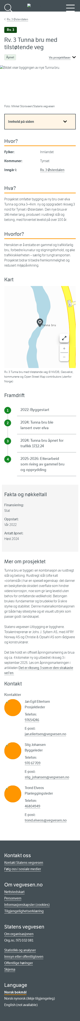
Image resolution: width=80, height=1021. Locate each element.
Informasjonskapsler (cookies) (27, 905)
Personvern (12, 898)
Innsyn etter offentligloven (23, 957)
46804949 (32, 806)
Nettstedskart (14, 892)
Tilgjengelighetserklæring (24, 911)
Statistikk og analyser (20, 950)
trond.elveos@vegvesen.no (46, 820)
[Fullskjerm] (64, 338)
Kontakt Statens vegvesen (23, 863)
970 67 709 (33, 763)
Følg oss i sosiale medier (22, 869)
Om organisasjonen (18, 934)
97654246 (32, 720)
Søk (8, 15)
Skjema (9, 969)
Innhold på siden (21, 122)
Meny (70, 15)
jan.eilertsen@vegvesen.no (45, 734)
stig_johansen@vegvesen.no (47, 777)
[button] (40, 322)
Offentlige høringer (18, 963)
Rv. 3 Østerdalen (17, 19)
